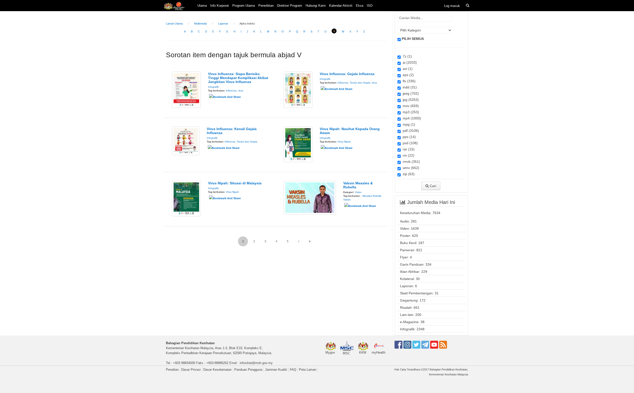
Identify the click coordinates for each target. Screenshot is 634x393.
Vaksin (347, 199)
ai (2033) (409, 62)
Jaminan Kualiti (276, 369)
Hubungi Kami (316, 5)
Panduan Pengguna (248, 369)
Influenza (231, 90)
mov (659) (410, 106)
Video (358, 192)
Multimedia (200, 23)
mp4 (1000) (411, 118)
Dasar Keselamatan (217, 369)
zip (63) (408, 174)
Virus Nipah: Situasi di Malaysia (235, 183)
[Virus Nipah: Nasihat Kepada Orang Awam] (298, 144)
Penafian (172, 369)
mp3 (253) (410, 112)
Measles (367, 196)
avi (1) (407, 69)
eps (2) (407, 75)
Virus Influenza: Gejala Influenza (347, 74)
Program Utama (243, 5)
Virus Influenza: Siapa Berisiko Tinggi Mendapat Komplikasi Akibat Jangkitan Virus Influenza (238, 78)
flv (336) (408, 81)
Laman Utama (174, 23)
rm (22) (407, 155)
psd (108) (409, 143)
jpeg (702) (410, 93)
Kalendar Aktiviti (340, 5)
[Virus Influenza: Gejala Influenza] (298, 89)
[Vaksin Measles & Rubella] (310, 197)
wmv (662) (410, 168)
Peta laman (307, 369)
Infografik (213, 86)
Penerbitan (266, 5)
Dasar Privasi (191, 369)
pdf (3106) (410, 131)
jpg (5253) (410, 100)
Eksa (359, 5)
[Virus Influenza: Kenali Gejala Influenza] (185, 140)
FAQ (293, 369)
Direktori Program (289, 5)
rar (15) (408, 149)
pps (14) (408, 137)
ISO (369, 5)
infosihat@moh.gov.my (256, 363)
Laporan (223, 23)
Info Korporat (219, 5)
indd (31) (409, 87)
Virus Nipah (344, 141)
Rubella (377, 196)
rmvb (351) (410, 162)
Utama (202, 5)
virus (240, 90)
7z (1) (406, 56)
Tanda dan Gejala (360, 82)
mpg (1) (408, 124)
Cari (432, 186)
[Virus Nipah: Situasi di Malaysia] (186, 198)
